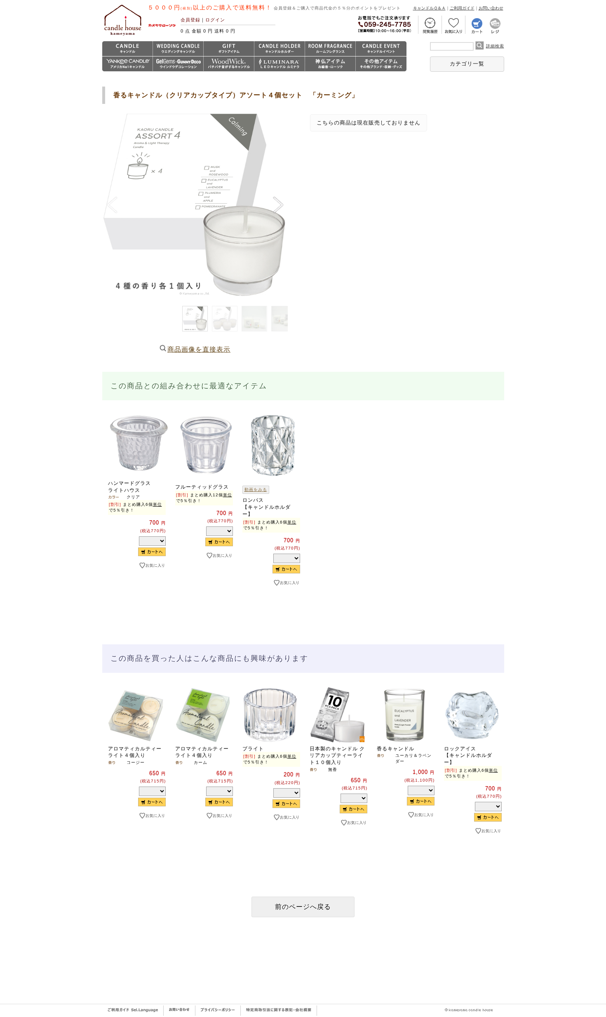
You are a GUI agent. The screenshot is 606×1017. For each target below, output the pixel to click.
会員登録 (190, 19)
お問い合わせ (491, 8)
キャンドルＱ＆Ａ (429, 8)
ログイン (215, 19)
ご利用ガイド (462, 8)
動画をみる (255, 489)
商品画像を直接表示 (198, 349)
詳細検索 (495, 46)
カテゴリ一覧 (467, 64)
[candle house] (122, 35)
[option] (136, 505)
